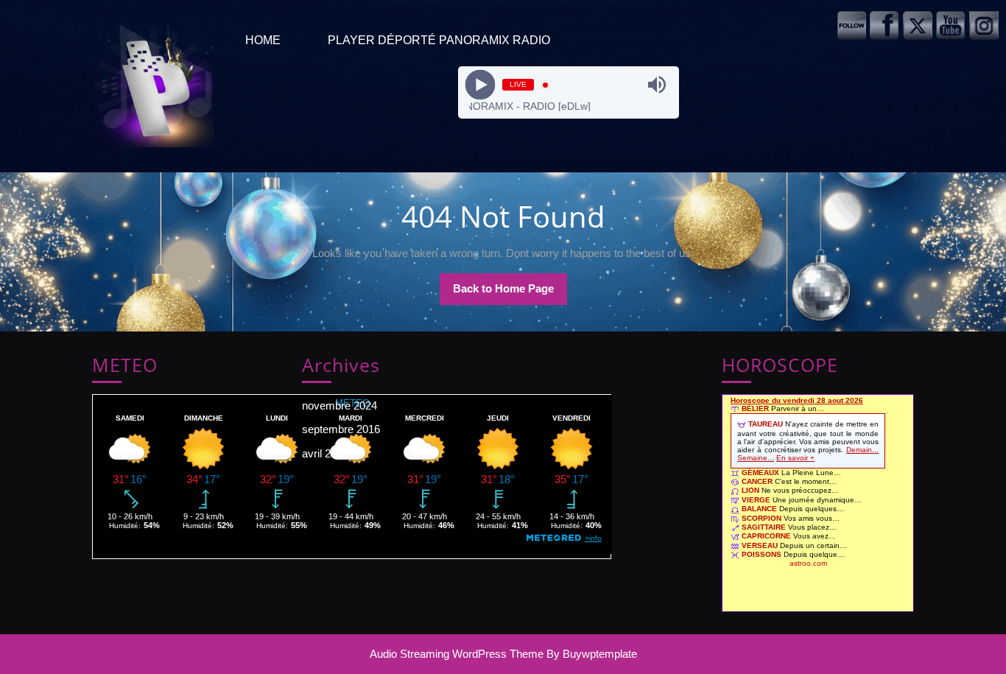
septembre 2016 (341, 429)
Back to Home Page (510, 293)
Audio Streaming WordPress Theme (457, 653)
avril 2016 (325, 453)
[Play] (480, 85)
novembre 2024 (339, 405)
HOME (263, 40)
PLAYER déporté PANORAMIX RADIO (439, 40)
